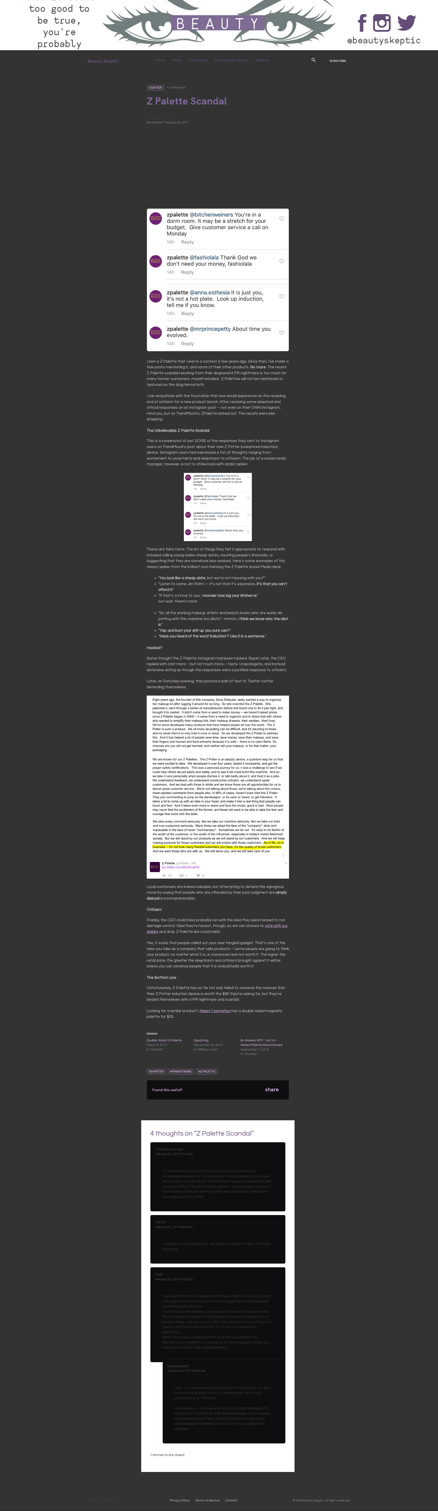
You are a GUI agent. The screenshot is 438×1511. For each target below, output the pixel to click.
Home (160, 60)
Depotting (201, 1040)
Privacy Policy (180, 1500)
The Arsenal (198, 60)
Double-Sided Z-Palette (164, 1040)
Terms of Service (207, 1500)
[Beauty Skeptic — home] (219, 49)
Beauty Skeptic (103, 61)
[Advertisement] (218, 169)
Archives (262, 60)
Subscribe (338, 61)
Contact (231, 1500)
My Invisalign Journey (231, 60)
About (177, 60)
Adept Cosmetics (214, 1011)
